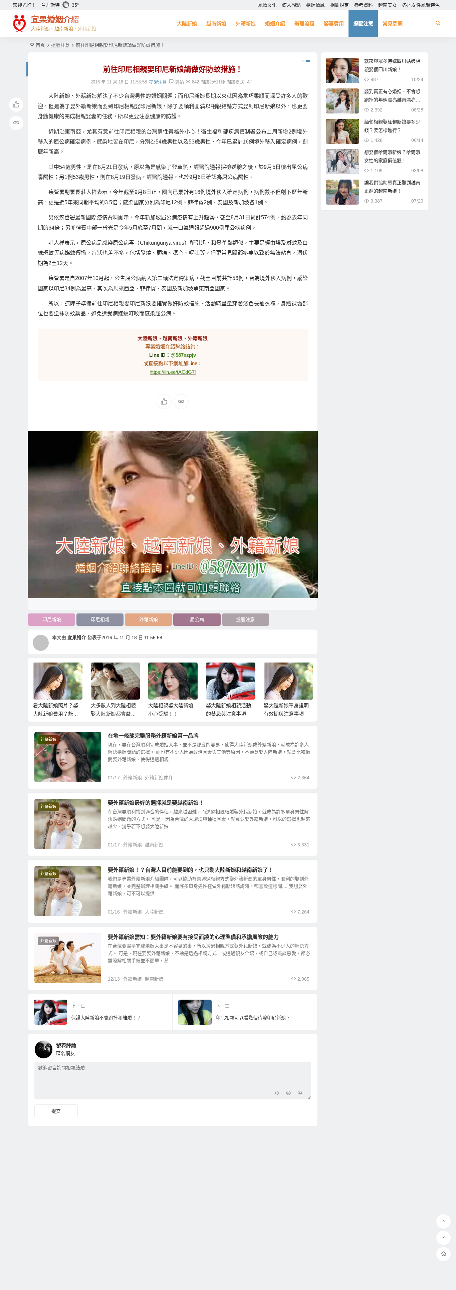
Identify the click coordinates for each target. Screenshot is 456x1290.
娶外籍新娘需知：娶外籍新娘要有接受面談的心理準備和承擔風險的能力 (193, 937)
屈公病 (197, 619)
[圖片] (300, 1093)
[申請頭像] (304, 1048)
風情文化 (267, 5)
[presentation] (274, 673)
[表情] (288, 1093)
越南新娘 (216, 23)
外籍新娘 (246, 23)
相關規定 (339, 5)
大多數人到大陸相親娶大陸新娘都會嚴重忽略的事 (113, 714)
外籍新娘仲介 (159, 777)
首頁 (40, 45)
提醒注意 (363, 23)
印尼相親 (100, 619)
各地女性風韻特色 (421, 5)
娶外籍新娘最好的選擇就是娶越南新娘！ (156, 803)
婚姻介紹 (275, 23)
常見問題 (393, 23)
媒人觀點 (291, 5)
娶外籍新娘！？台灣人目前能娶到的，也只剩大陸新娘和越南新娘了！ (190, 870)
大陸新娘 (187, 23)
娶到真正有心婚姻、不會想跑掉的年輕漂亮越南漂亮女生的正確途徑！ (392, 100)
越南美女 (387, 5)
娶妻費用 (334, 23)
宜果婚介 (76, 637)
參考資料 (363, 5)
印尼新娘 (51, 619)
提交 (56, 1111)
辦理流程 (304, 23)
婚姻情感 (315, 5)
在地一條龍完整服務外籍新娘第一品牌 (153, 736)
